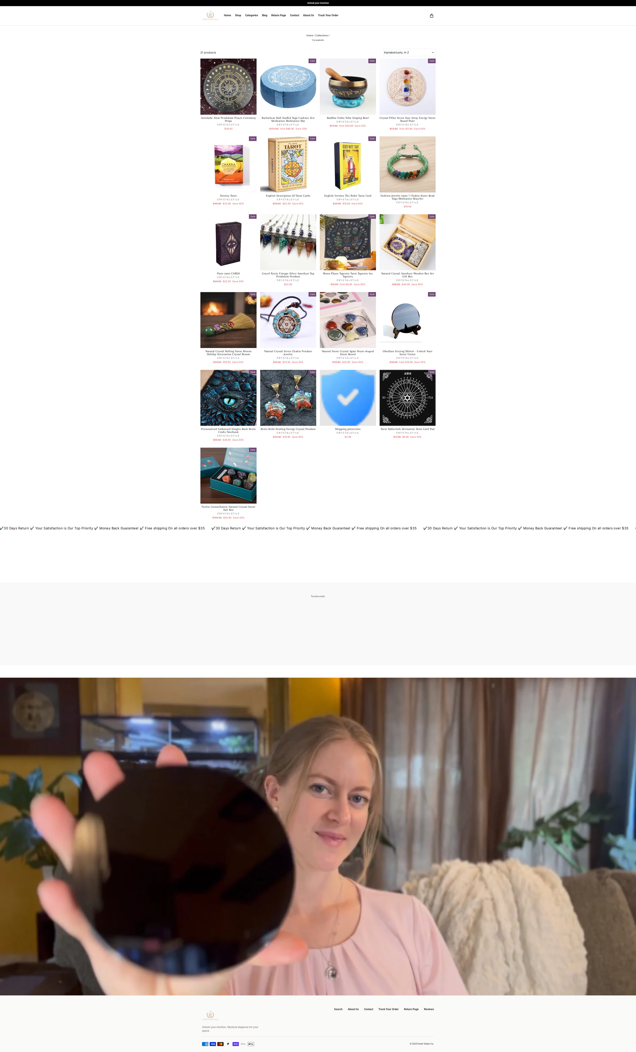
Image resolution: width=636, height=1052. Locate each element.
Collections (321, 35)
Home (309, 35)
